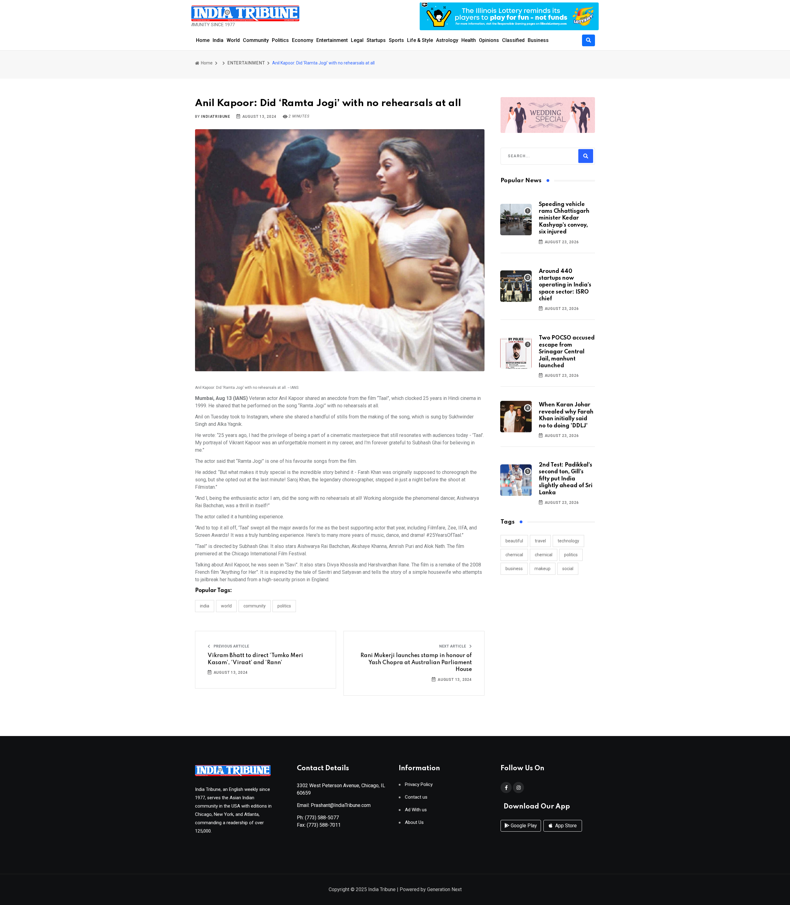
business (514, 568)
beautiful (514, 540)
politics (571, 554)
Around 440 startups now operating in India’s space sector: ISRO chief (565, 285)
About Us (414, 822)
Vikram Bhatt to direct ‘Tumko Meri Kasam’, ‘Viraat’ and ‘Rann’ (255, 659)
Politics (280, 40)
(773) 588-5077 (322, 818)
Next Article (453, 646)
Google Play (523, 826)
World (233, 40)
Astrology (447, 40)
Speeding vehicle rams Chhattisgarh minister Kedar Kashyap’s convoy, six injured (564, 218)
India (218, 40)
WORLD (226, 605)
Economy (302, 40)
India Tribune (382, 889)
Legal (357, 40)
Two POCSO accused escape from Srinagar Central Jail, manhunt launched (567, 351)
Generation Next (444, 889)
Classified (513, 40)
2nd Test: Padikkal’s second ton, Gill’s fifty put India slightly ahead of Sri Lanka (565, 479)
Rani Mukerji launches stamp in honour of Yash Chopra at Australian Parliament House (416, 662)
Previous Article (231, 646)
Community (256, 40)
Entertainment (332, 40)
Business (538, 40)
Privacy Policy (419, 784)
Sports (396, 40)
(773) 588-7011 (324, 825)
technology (568, 540)
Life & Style (420, 40)
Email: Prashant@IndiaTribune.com (334, 805)
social (567, 568)
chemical (514, 554)
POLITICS (284, 605)
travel (540, 540)
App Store (565, 826)
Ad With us (416, 810)
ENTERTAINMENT (246, 62)
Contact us (416, 797)
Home (203, 40)
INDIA (204, 605)
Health (468, 40)
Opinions (489, 40)
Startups (376, 40)
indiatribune (215, 116)
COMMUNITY (254, 605)
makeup (542, 568)
